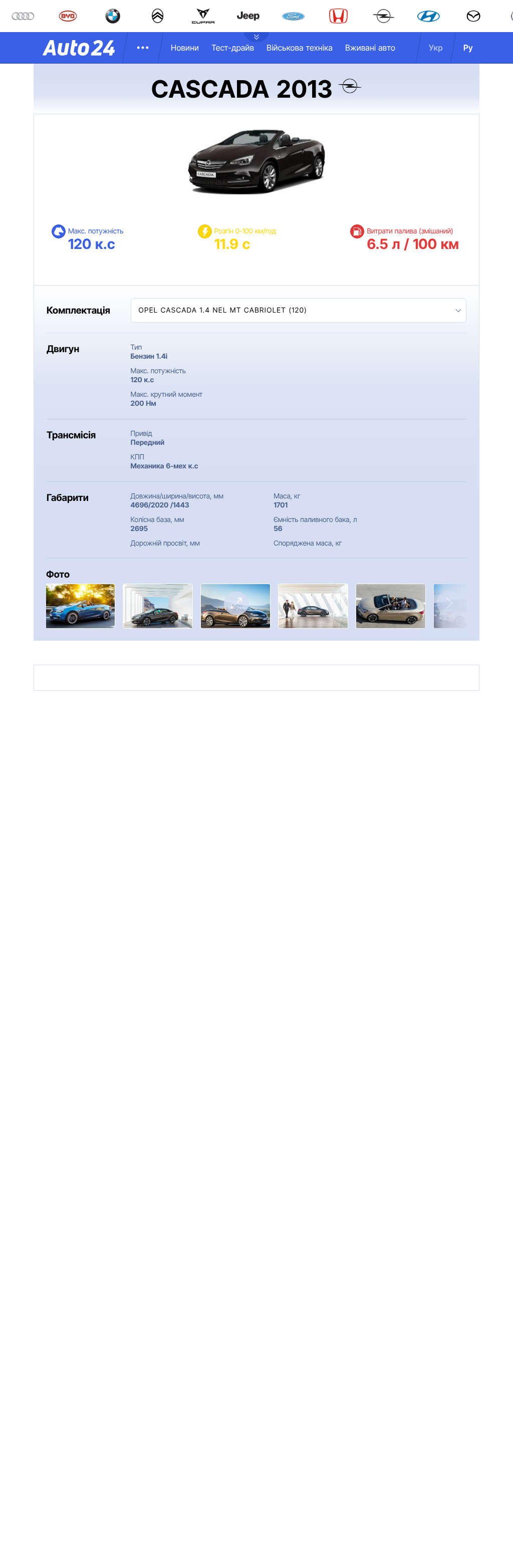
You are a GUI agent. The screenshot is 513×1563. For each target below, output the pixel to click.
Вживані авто (370, 48)
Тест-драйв (232, 48)
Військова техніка (300, 48)
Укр (436, 48)
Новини (185, 48)
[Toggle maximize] (236, 603)
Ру (468, 48)
